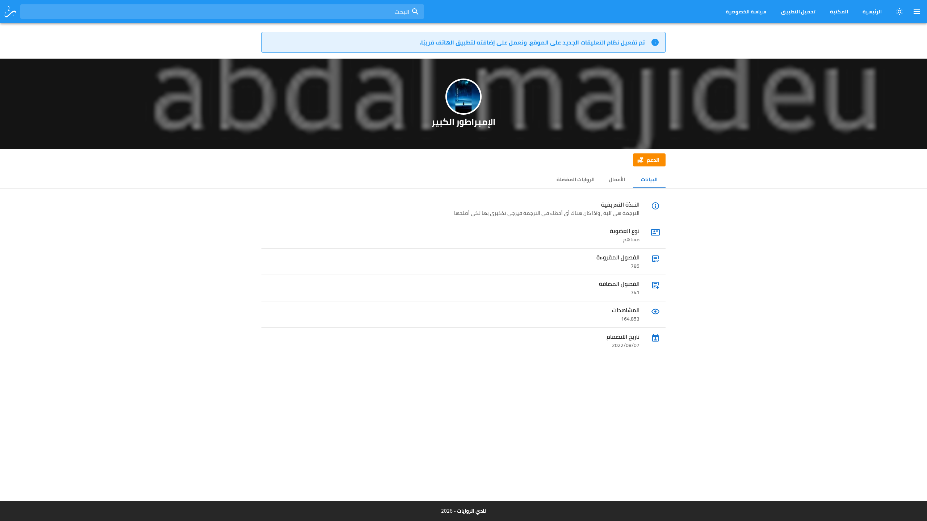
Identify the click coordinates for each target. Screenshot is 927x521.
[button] (649, 159)
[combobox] (222, 11)
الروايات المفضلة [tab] (576, 179)
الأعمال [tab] (617, 179)
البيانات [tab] (649, 179)
